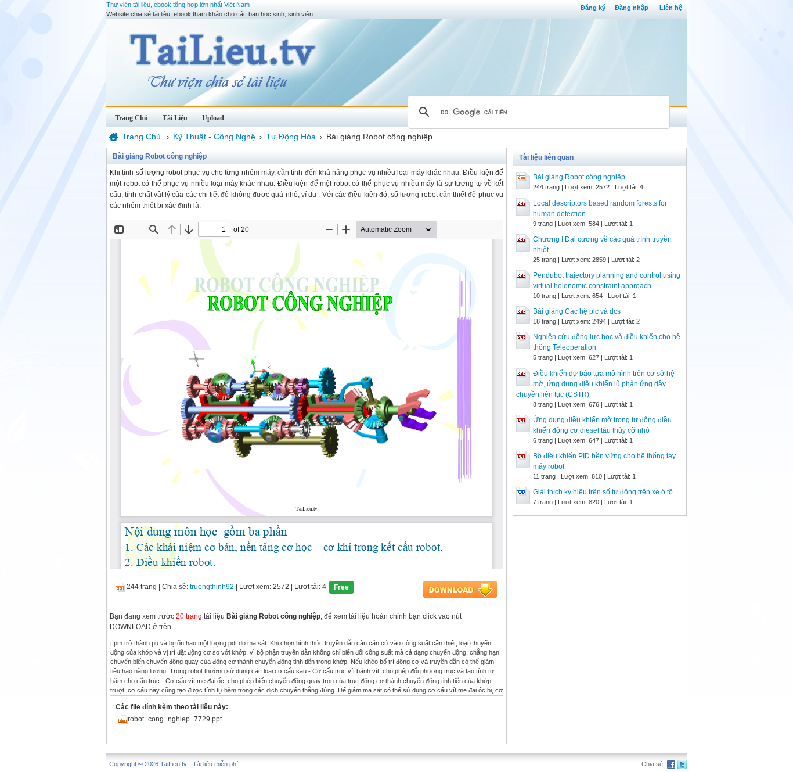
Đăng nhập (631, 7)
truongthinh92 (212, 587)
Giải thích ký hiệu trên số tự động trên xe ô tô (603, 492)
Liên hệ (670, 7)
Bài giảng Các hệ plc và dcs (577, 311)
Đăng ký (593, 7)
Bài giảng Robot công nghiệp (579, 177)
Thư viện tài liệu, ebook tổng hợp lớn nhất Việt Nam (178, 4)
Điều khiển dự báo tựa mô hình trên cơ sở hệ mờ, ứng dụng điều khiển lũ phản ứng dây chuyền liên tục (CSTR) (595, 383)
